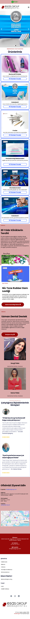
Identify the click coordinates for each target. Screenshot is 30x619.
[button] (28, 7)
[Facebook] (11, 596)
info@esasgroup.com (11, 489)
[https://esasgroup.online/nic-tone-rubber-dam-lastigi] (15, 29)
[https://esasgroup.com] (10, 7)
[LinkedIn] (19, 596)
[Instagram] (15, 596)
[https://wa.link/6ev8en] (15, 2)
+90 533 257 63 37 (5, 505)
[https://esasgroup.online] (15, 604)
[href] (15, 518)
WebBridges (17, 613)
